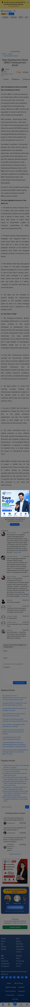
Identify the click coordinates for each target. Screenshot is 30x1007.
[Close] (28, 491)
